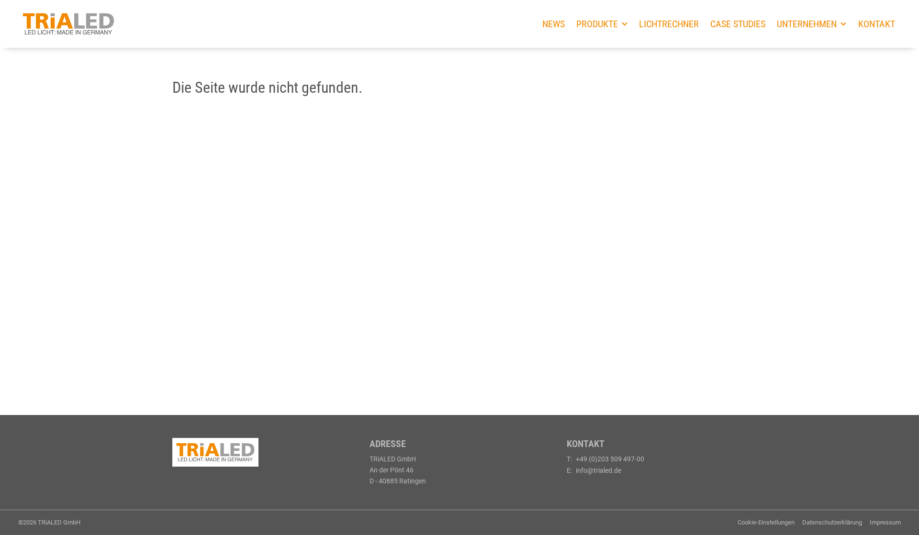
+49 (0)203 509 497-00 (610, 459)
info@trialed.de (598, 471)
